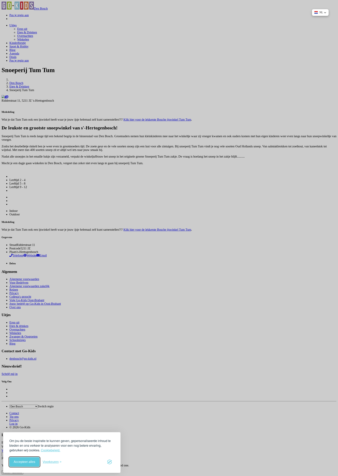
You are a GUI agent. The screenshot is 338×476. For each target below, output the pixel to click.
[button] (320, 12)
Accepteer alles (24, 461)
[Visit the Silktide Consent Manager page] (109, 462)
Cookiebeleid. (50, 450)
